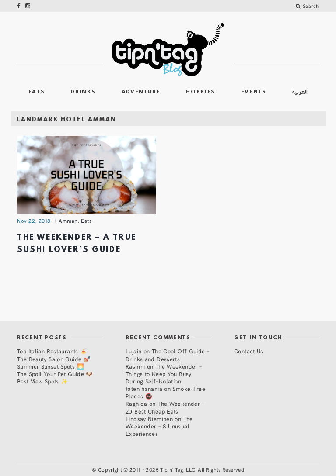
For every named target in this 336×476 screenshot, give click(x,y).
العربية (300, 92)
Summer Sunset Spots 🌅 (50, 366)
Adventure (141, 92)
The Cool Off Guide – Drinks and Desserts (167, 354)
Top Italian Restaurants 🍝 (52, 351)
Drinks (83, 92)
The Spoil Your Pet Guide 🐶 (55, 373)
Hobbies (200, 92)
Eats (36, 92)
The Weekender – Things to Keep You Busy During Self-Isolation (164, 373)
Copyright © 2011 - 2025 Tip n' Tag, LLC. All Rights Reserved (171, 469)
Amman (68, 220)
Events (253, 92)
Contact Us (248, 351)
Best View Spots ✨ (42, 381)
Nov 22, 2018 (34, 220)
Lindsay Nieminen (149, 418)
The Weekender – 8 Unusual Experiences (159, 426)
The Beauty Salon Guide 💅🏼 (54, 358)
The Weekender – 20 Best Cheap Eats (165, 407)
